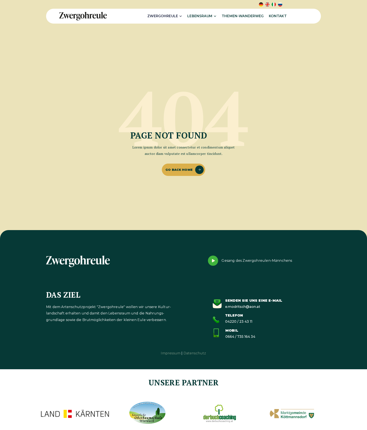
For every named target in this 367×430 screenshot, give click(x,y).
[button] (164, 16)
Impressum (171, 353)
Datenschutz (195, 353)
